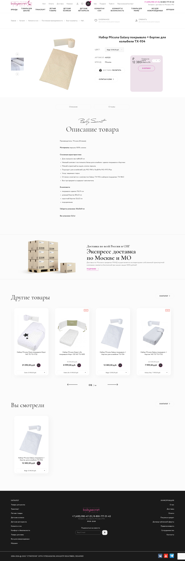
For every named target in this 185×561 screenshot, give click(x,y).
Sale (95, 4)
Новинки (69, 4)
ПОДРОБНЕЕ (91, 269)
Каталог (22, 21)
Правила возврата (167, 526)
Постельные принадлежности (52, 21)
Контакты (170, 535)
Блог (44, 4)
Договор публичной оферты (163, 522)
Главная (13, 21)
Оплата (51, 4)
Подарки (103, 4)
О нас (172, 505)
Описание (73, 107)
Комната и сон (33, 21)
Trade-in (111, 4)
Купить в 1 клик (105, 79)
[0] (88, 6)
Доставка (60, 4)
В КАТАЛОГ (164, 296)
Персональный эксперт (125, 4)
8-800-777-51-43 (167, 2)
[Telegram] (171, 556)
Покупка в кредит (167, 518)
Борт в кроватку (72, 21)
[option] (17, 64)
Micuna (108, 62)
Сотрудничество (167, 530)
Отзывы (111, 107)
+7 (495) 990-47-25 (152, 2)
